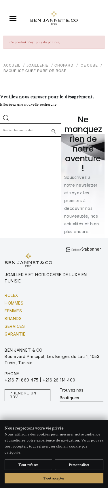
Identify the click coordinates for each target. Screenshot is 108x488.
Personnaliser (79, 464)
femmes (13, 310)
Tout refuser (28, 464)
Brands (13, 318)
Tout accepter (53, 478)
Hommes (14, 303)
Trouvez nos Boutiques (72, 394)
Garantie (15, 334)
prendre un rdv (23, 395)
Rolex (11, 295)
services (15, 326)
